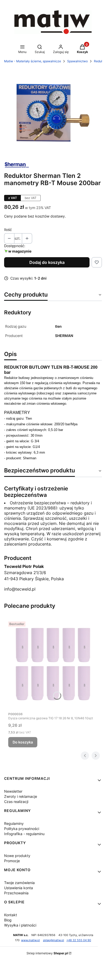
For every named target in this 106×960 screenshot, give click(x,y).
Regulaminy (14, 823)
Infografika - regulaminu (24, 834)
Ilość (8, 229)
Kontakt (10, 915)
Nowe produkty (17, 855)
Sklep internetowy (47, 953)
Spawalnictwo (77, 61)
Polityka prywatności (21, 828)
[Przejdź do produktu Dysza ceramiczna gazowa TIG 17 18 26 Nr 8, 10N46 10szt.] (53, 664)
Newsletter (13, 791)
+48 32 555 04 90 (78, 940)
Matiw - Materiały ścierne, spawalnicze (32, 61)
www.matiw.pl (30, 940)
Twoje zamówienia (19, 882)
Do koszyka (23, 742)
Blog (8, 920)
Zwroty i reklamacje (20, 796)
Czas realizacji (16, 801)
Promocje (12, 861)
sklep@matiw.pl (53, 940)
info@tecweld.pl (20, 589)
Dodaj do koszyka (47, 262)
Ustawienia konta (18, 888)
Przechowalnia (16, 893)
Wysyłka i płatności (20, 925)
